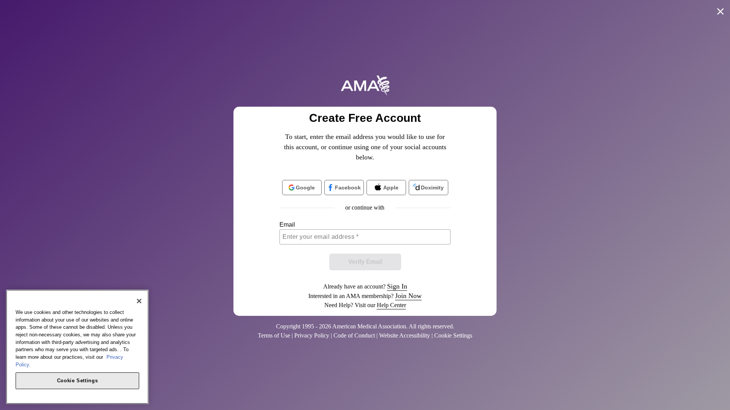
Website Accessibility (404, 335)
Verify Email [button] (365, 262)
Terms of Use (274, 335)
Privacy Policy (311, 335)
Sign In (397, 286)
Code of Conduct (354, 335)
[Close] (139, 301)
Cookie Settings (77, 380)
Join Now (408, 296)
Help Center (391, 305)
